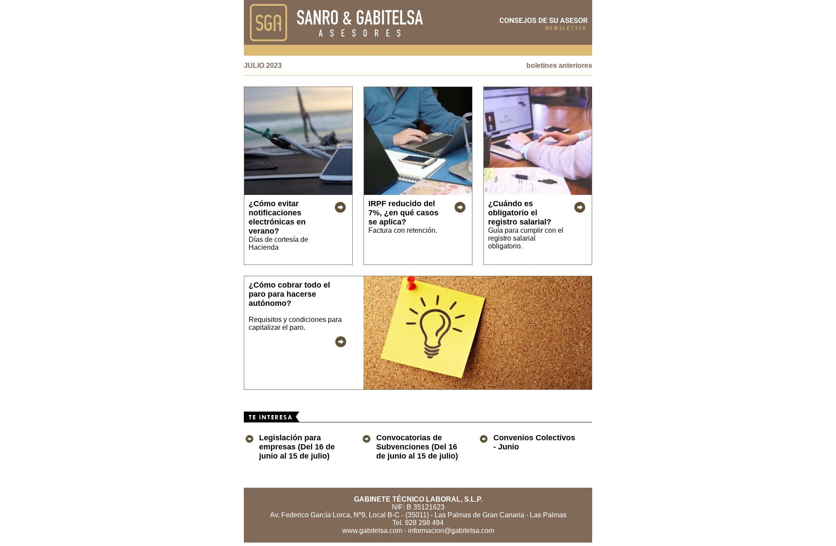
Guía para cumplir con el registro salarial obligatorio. (525, 238)
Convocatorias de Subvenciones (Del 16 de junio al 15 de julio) (417, 446)
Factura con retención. (402, 230)
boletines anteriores (559, 65)
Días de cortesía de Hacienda (278, 243)
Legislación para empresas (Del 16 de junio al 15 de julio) (297, 446)
